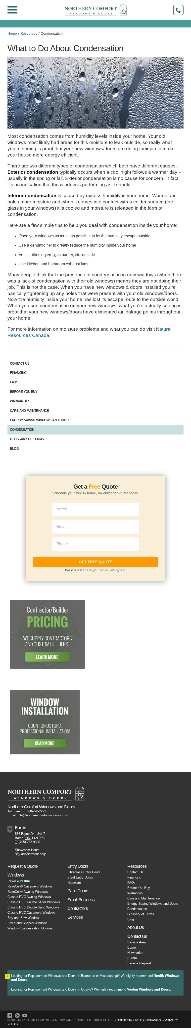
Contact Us (19, 363)
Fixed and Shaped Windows (27, 923)
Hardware (74, 882)
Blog (14, 448)
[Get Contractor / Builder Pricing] (47, 633)
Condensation (22, 430)
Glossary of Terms (27, 439)
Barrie (131, 947)
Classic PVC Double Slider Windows (33, 902)
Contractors (77, 908)
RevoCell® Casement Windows (29, 886)
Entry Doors (77, 866)
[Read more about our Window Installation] (44, 721)
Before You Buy (23, 392)
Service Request (139, 963)
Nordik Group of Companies (137, 1020)
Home (12, 33)
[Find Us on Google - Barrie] (17, 1016)
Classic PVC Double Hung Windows (33, 907)
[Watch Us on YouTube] (24, 1016)
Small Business (81, 899)
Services (75, 917)
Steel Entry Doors (80, 877)
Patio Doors (77, 890)
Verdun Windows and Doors (148, 989)
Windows (15, 875)
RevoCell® (15, 881)
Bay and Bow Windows (24, 918)
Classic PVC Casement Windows (31, 912)
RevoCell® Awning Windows (27, 891)
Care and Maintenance (29, 411)
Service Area (136, 942)
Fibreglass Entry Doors (83, 872)
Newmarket (135, 953)
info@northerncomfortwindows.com (43, 815)
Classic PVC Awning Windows (29, 897)
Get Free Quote (95, 562)
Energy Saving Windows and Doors (40, 420)
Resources (28, 33)
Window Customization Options (29, 928)
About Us (135, 927)
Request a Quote (22, 866)
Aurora (132, 958)
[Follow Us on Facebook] (9, 1016)
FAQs (14, 382)
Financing (18, 373)
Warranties (20, 401)
